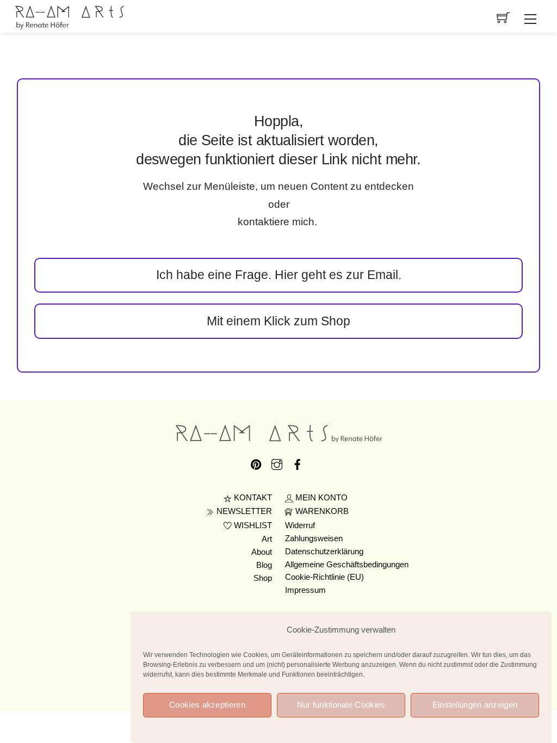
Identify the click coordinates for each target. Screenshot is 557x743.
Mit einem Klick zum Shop (278, 321)
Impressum (305, 590)
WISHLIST (252, 525)
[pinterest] (256, 463)
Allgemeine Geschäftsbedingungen (347, 564)
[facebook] (297, 463)
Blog (264, 565)
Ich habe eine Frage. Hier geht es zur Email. (278, 275)
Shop (262, 578)
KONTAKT (252, 497)
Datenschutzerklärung (324, 551)
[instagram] (276, 463)
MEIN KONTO (320, 497)
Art (267, 539)
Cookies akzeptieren (207, 704)
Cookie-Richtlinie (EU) (324, 577)
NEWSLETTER (243, 511)
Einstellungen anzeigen (475, 704)
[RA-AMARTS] (69, 16)
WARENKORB (321, 511)
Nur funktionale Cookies (341, 704)
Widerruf (300, 525)
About (261, 552)
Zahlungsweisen (314, 538)
